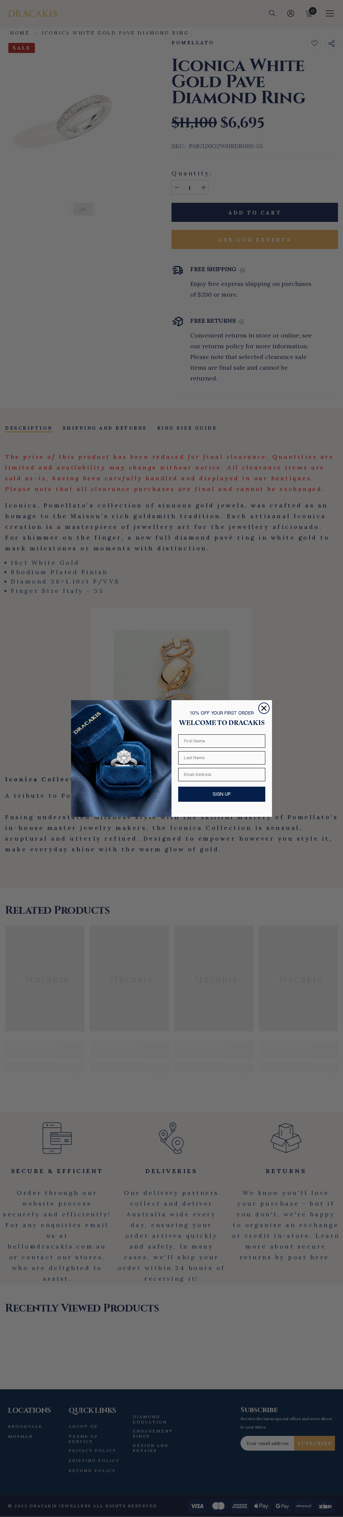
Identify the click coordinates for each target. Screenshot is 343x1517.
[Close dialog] (264, 708)
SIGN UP (222, 794)
